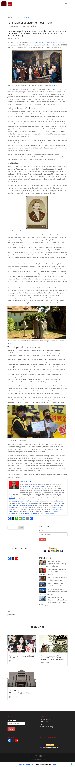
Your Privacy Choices (43, 764)
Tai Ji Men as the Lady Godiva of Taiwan (21, 657)
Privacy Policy (11, 614)
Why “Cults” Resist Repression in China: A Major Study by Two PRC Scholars (53, 563)
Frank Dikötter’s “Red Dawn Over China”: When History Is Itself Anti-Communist (53, 571)
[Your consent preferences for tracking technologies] (72, 764)
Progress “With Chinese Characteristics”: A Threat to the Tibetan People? (53, 591)
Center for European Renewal (21, 502)
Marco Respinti (15, 26)
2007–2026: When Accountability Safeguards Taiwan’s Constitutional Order (20, 692)
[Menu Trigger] (3, 3)
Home (19, 17)
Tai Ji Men (26, 17)
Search (21, 528)
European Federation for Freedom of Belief (25, 505)
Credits (56, 85)
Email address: (44, 531)
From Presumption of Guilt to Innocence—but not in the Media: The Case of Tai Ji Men (52, 657)
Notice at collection (26, 764)
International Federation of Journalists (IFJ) (33, 486)
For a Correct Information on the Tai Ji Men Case (48, 42)
